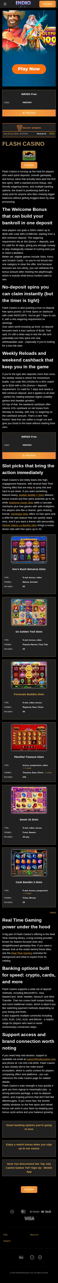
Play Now (47, 4)
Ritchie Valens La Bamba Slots (19, 525)
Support (6, 1241)
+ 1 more (27, 768)
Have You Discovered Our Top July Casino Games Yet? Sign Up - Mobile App (29, 1167)
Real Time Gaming (21, 953)
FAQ (5, 1235)
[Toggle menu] (5, 4)
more (53, 912)
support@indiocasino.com (41, 1059)
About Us (34, 1235)
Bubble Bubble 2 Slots (31, 495)
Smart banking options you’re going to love (29, 1127)
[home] (23, 6)
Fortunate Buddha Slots (29, 694)
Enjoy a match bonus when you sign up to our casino (29, 1146)
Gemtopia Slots (19, 514)
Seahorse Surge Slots (21, 502)
